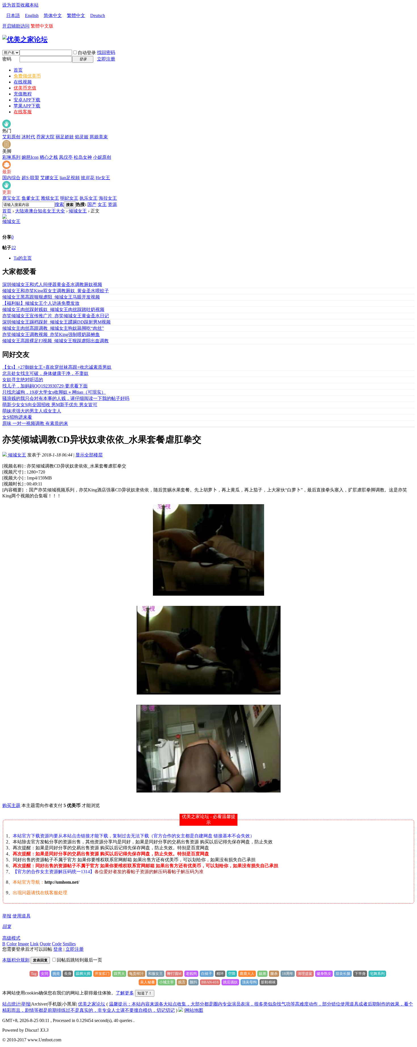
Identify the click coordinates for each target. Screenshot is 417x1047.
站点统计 (11, 1004)
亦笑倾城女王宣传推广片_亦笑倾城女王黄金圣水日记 (55, 315)
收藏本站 (29, 5)
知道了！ (144, 993)
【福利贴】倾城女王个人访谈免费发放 (40, 303)
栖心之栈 (49, 157)
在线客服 (23, 111)
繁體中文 (76, 15)
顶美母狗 (249, 982)
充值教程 (23, 93)
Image (23, 943)
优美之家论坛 (91, 1004)
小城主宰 (166, 982)
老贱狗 (191, 973)
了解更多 (125, 992)
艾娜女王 (49, 177)
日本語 (13, 15)
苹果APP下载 (27, 105)
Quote (45, 943)
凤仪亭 (66, 157)
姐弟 (262, 973)
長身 (67, 973)
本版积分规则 (16, 960)
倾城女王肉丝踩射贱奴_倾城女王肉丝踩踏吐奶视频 (53, 309)
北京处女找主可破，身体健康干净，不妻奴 (45, 373)
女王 (102, 204)
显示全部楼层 (89, 454)
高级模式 (11, 938)
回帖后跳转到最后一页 (79, 960)
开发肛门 (102, 973)
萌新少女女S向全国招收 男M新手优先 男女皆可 (49, 404)
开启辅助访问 (16, 26)
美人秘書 (147, 982)
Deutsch (97, 15)
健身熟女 (324, 973)
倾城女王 (78, 210)
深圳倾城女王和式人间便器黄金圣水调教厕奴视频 (52, 284)
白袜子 (206, 973)
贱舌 (182, 982)
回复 (6, 926)
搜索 (59, 204)
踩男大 (119, 973)
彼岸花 (87, 177)
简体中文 (53, 15)
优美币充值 (25, 87)
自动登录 (87, 52)
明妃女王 (69, 198)
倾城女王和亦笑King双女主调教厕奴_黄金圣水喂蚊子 (55, 290)
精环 (220, 973)
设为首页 (11, 5)
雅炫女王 (50, 198)
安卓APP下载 (27, 99)
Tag (34, 973)
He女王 (103, 177)
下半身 (360, 973)
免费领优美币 (27, 76)
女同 (44, 973)
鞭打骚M (174, 973)
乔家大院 (45, 136)
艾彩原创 (11, 136)
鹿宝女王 (11, 198)
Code (57, 943)
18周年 (287, 973)
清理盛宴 (305, 973)
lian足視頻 (70, 177)
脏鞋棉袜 (268, 982)
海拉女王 (108, 198)
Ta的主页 (23, 258)
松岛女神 (83, 157)
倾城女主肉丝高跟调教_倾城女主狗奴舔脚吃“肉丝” (53, 328)
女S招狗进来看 (17, 417)
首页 (18, 70)
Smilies (69, 943)
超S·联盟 (30, 177)
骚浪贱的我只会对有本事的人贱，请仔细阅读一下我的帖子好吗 (65, 398)
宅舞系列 (377, 973)
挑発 (56, 973)
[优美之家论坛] (25, 39)
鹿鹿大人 (247, 973)
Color (12, 943)
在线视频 (23, 82)
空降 (231, 973)
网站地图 (194, 1010)
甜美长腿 (343, 973)
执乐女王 (88, 198)
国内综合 (11, 177)
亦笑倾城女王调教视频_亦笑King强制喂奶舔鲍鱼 (51, 334)
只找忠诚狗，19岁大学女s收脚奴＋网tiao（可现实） (54, 392)
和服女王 (155, 973)
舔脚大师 (83, 973)
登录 (57, 949)
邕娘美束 (99, 136)
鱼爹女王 (31, 198)
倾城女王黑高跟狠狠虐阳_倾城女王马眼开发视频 (51, 297)
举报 (6, 915)
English (32, 15)
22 (13, 247)
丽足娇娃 (65, 136)
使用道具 (21, 915)
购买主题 (11, 805)
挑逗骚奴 (230, 982)
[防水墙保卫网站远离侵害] (180, 1010)
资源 (112, 204)
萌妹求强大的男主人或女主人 (31, 410)
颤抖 (193, 982)
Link (34, 943)
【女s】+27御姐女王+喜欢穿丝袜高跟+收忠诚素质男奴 (56, 367)
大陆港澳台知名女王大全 (40, 210)
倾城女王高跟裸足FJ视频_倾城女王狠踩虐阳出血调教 (55, 340)
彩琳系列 (11, 157)
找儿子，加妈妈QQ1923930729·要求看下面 (45, 385)
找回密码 (106, 52)
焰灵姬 (82, 136)
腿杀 (274, 973)
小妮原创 (102, 157)
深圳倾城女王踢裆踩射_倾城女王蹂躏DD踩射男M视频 (56, 322)
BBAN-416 (210, 982)
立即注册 (106, 59)
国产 (91, 204)
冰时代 (28, 136)
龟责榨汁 (136, 973)
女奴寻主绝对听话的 (22, 379)
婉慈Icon (30, 157)
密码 (6, 59)
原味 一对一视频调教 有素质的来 (35, 423)
